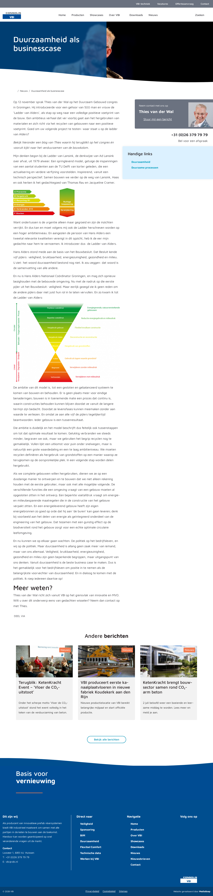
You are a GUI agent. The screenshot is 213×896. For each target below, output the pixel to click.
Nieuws (135, 852)
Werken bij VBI (89, 858)
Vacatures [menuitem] (162, 3)
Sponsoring (87, 829)
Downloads (137, 846)
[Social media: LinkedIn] (194, 826)
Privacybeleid (92, 891)
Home (134, 823)
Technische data (90, 852)
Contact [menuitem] (204, 3)
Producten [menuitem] (78, 14)
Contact (136, 864)
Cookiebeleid (109, 891)
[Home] (14, 90)
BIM (82, 835)
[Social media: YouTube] (184, 826)
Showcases (137, 841)
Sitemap (123, 891)
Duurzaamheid (89, 841)
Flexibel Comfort (90, 846)
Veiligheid (86, 823)
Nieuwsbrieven (140, 858)
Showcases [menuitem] (96, 14)
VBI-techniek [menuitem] (142, 3)
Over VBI (136, 835)
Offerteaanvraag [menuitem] (184, 3)
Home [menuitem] (62, 14)
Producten (137, 829)
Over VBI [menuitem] (115, 14)
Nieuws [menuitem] (153, 14)
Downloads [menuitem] (136, 14)
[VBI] (12, 15)
